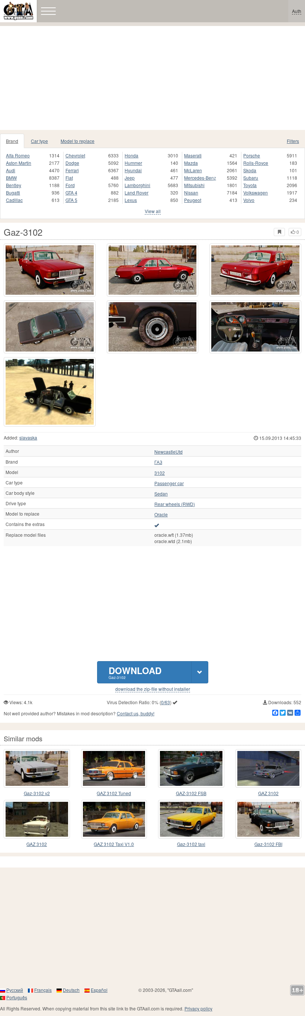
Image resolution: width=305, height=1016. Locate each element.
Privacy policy (198, 1008)
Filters (293, 141)
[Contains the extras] (156, 525)
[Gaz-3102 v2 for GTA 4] (37, 768)
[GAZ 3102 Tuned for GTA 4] (114, 768)
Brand (12, 141)
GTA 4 (71, 192)
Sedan (161, 494)
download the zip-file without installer (152, 689)
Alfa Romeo (18, 155)
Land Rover (136, 192)
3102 (159, 473)
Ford (70, 185)
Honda (131, 155)
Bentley (13, 185)
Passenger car (169, 483)
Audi (10, 170)
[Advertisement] (152, 78)
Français (43, 990)
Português (16, 997)
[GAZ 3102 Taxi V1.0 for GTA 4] (114, 819)
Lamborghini (137, 185)
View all (153, 211)
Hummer (133, 163)
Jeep (130, 177)
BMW (11, 177)
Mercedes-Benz (200, 177)
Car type (39, 141)
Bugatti (13, 192)
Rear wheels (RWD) (174, 504)
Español (99, 990)
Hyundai (133, 170)
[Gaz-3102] (50, 392)
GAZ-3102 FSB (191, 793)
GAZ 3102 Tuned (114, 793)
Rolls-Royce (255, 163)
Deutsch (71, 990)
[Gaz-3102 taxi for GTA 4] (191, 819)
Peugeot (192, 200)
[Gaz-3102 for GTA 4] (50, 270)
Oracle (161, 514)
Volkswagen (255, 192)
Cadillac (14, 200)
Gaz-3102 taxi (191, 844)
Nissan (191, 192)
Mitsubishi (194, 185)
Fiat (69, 177)
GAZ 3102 (268, 793)
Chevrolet (75, 155)
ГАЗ (158, 462)
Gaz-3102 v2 (37, 793)
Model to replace (77, 141)
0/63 (165, 702)
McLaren (193, 170)
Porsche (251, 155)
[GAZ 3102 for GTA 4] (268, 768)
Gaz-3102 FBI (268, 844)
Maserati (193, 155)
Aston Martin (18, 163)
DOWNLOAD (135, 672)
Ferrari (72, 170)
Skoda (249, 170)
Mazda (191, 163)
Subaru (250, 177)
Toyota (250, 185)
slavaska (28, 437)
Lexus (131, 200)
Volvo (248, 200)
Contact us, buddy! (135, 713)
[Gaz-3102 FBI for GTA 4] (268, 819)
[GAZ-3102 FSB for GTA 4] (191, 768)
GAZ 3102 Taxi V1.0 (114, 844)
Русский (14, 990)
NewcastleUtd (168, 452)
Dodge (72, 163)
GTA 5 (71, 200)
